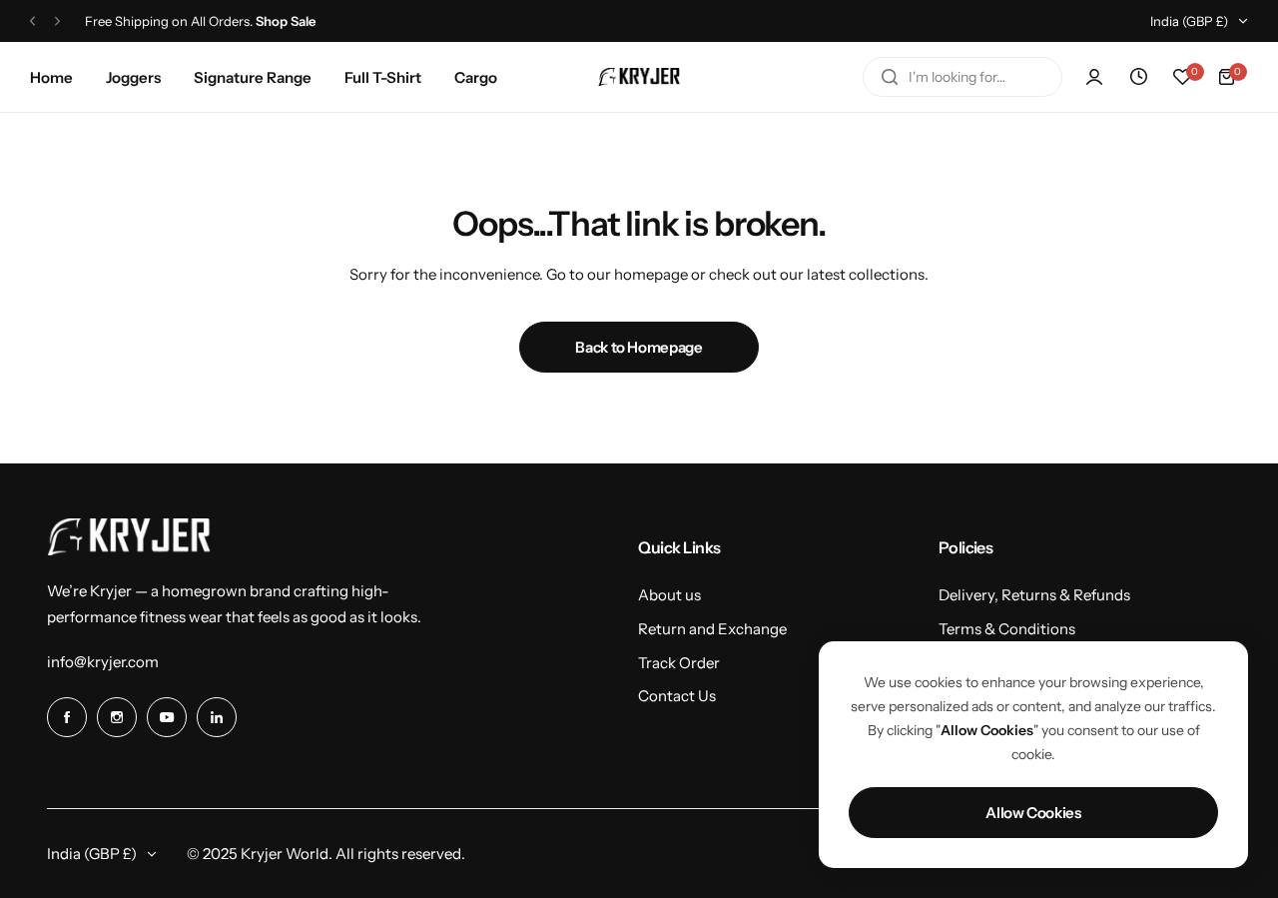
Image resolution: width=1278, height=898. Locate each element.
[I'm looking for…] (890, 77)
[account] (1094, 77)
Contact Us (677, 695)
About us (669, 594)
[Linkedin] (217, 717)
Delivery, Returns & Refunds (1034, 594)
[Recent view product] (1138, 77)
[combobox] (962, 77)
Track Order (679, 662)
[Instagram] (117, 717)
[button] (32, 21)
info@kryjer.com (103, 661)
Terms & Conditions (1007, 628)
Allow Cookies (1032, 812)
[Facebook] (67, 717)
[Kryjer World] (639, 77)
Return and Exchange (712, 628)
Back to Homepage (638, 347)
